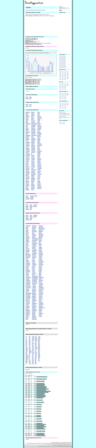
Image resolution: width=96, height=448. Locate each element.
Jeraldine (34, 253)
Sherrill (39, 164)
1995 (67, 74)
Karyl (33, 274)
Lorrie (36, 345)
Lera (33, 354)
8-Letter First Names (62, 63)
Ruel (38, 156)
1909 (37, 38)
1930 (39, 41)
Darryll (27, 174)
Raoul (39, 136)
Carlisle (28, 145)
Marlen (34, 307)
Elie (29, 337)
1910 (60, 79)
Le (32, 341)
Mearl (32, 181)
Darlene (28, 312)
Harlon (33, 145)
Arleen (27, 235)
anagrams (43, 10)
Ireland (34, 251)
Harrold (33, 151)
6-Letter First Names (62, 61)
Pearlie (39, 128)
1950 (65, 71)
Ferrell (33, 122)
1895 (60, 75)
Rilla (40, 274)
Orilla (35, 196)
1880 (60, 71)
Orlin (38, 120)
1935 (62, 76)
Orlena (41, 251)
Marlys (34, 316)
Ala (26, 338)
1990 (65, 86)
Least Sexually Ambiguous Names (64, 114)
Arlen (27, 118)
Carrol (27, 156)
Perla (40, 267)
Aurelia (28, 198)
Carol (27, 152)
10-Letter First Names (62, 66)
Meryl (40, 238)
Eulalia (30, 351)
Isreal (32, 156)
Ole (35, 360)
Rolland (39, 151)
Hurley (33, 152)
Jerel (32, 161)
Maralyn (34, 290)
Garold (33, 126)
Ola (35, 358)
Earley (27, 189)
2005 (67, 76)
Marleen (34, 306)
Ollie (36, 362)
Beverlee (28, 254)
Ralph (39, 135)
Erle (32, 116)
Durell (27, 184)
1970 (65, 76)
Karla (33, 261)
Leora (33, 353)
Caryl (27, 291)
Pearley (39, 126)
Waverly (39, 187)
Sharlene (41, 289)
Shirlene (41, 304)
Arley (27, 98)
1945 (62, 79)
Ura (38, 359)
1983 (37, 39)
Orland (39, 116)
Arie (26, 347)
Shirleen (41, 303)
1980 (65, 79)
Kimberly (33, 169)
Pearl (38, 125)
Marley (34, 312)
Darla (27, 309)
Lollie (36, 336)
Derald (27, 178)
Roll (38, 148)
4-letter (64, 123)
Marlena (34, 309)
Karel (33, 260)
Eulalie (30, 352)
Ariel (27, 97)
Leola (33, 352)
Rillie (40, 276)
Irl (31, 154)
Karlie (33, 269)
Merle (32, 184)
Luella (36, 352)
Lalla (30, 361)
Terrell (39, 171)
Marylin (41, 225)
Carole (27, 279)
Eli (26, 363)
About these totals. (28, 77)
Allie (26, 342)
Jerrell (33, 165)
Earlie (32, 112)
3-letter (64, 122)
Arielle (27, 209)
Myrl (38, 112)
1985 (67, 71)
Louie (36, 348)
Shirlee (41, 302)
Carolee (28, 280)
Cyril (27, 162)
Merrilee (41, 235)
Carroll (27, 158)
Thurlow (39, 174)
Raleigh (39, 133)
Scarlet (41, 283)
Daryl (27, 175)
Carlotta (28, 271)
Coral (27, 304)
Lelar (33, 348)
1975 (65, 78)
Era (29, 345)
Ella (29, 339)
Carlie (27, 143)
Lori (35, 341)
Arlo (30, 98)
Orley (38, 119)
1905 (60, 78)
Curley (27, 161)
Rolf (38, 146)
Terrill (38, 172)
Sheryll (41, 299)
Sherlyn (41, 293)
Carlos (27, 148)
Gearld (33, 128)
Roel (38, 142)
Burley (27, 136)
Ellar (30, 340)
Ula (38, 358)
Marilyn (33, 172)
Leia (33, 345)
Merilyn (41, 231)
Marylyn (41, 230)
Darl (27, 165)
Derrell (27, 181)
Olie (35, 361)
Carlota (28, 270)
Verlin (38, 182)
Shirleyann (42, 307)
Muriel (40, 240)
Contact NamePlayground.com (66, 442)
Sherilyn (41, 291)
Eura (30, 353)
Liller (33, 359)
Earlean (34, 225)
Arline (27, 246)
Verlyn (39, 185)
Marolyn (34, 317)
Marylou (41, 227)
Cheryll (28, 303)
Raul (38, 138)
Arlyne (27, 248)
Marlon (33, 178)
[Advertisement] (61, 3)
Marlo (32, 177)
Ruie (39, 357)
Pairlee (41, 253)
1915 (62, 71)
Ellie (29, 343)
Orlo (38, 122)
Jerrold (33, 166)
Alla (26, 341)
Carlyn (27, 274)
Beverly (28, 132)
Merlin (33, 185)
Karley (34, 266)
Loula (36, 349)
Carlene (28, 264)
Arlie (30, 97)
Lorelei (34, 287)
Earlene (34, 227)
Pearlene (41, 261)
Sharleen (41, 287)
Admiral (28, 112)
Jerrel (32, 164)
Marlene (34, 310)
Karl (32, 168)
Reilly (38, 139)
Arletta (27, 241)
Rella (40, 271)
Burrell (27, 139)
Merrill (33, 188)
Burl (27, 133)
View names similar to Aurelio (31, 10)
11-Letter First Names (62, 67)
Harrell (33, 149)
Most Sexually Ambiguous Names (64, 113)
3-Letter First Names (62, 57)
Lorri (36, 344)
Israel (32, 155)
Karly (33, 270)
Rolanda (41, 277)
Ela (26, 362)
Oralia (32, 197)
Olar (35, 359)
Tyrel (38, 175)
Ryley (39, 162)
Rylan (39, 158)
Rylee (39, 161)
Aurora (27, 357)
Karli (33, 267)
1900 (60, 76)
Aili (26, 336)
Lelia (33, 349)
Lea (32, 342)
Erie (29, 346)
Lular (36, 354)
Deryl (27, 182)
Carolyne (28, 286)
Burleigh (28, 135)
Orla (38, 115)
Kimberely (35, 276)
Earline (34, 230)
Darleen (28, 310)
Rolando (39, 145)
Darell (27, 164)
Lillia (33, 360)
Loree (36, 338)
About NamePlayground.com (56, 442)
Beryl (27, 131)
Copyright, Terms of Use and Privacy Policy (64, 446)
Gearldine (35, 240)
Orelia (32, 198)
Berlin (27, 129)
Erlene (34, 234)
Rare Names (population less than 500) (64, 118)
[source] (53, 15)
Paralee (41, 254)
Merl (32, 182)
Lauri (33, 339)
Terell (38, 169)
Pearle (40, 260)
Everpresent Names (62, 112)
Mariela (34, 293)
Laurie (33, 340)
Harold (33, 148)
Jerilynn (34, 256)
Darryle (28, 172)
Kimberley (35, 279)
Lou (35, 346)
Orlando (39, 118)
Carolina (28, 281)
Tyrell (38, 177)
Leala (33, 343)
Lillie (33, 361)
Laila (30, 359)
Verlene (41, 313)
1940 (62, 78)
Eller (30, 342)
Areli (27, 196)
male (37, 10)
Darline (28, 313)
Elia (29, 336)
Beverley (28, 256)
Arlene (27, 238)
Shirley (39, 165)
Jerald (33, 159)
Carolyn (28, 155)
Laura (33, 337)
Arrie (26, 354)
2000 (67, 75)
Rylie (40, 281)
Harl (32, 136)
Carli (27, 267)
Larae (30, 363)
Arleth (27, 240)
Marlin (33, 175)
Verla (40, 312)
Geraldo (33, 132)
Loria (36, 342)
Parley (39, 123)
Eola (30, 344)
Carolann (28, 277)
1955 (62, 83)
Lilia (33, 356)
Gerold (33, 133)
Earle (27, 188)
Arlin (27, 122)
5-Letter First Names (62, 59)
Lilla (33, 358)
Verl (38, 179)
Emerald (34, 231)
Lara (29, 362)
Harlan (33, 138)
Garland (33, 125)
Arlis (27, 125)
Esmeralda (35, 238)
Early (32, 113)
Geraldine (35, 243)
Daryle (27, 177)
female (40, 10)
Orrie (39, 344)
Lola (33, 362)
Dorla (27, 317)
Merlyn (33, 187)
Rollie (38, 152)
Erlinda (34, 235)
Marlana (34, 303)
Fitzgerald (34, 123)
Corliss (28, 307)
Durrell (27, 185)
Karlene (34, 264)
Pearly (40, 266)
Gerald (33, 131)
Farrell (33, 120)
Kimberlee (35, 277)
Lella (33, 350)
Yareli (40, 316)
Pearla (40, 258)
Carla (27, 260)
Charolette (28, 293)
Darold (27, 166)
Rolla (38, 149)
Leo (32, 351)
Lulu (35, 356)
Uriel (38, 178)
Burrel (27, 138)
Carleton (28, 142)
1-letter (60, 122)
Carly (27, 273)
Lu (35, 350)
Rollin (38, 154)
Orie (39, 339)
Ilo (29, 355)
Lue (35, 351)
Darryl (27, 171)
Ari (26, 345)
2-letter (60, 123)
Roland (39, 143)
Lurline (34, 289)
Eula (30, 350)
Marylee (34, 319)
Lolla (33, 363)
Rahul (39, 132)
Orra (39, 343)
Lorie (36, 343)
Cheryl (27, 159)
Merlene (41, 234)
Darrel (27, 168)
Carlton (28, 149)
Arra (26, 353)
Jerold (33, 162)
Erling (32, 118)
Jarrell (33, 158)
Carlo (27, 146)
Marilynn (34, 300)
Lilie (33, 357)
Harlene (34, 246)
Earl (27, 187)
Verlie (40, 314)
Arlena (27, 237)
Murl (32, 189)
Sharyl (40, 290)
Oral (38, 113)
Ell (29, 338)
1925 (62, 74)
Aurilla (32, 196)
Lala (29, 360)
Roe (39, 351)
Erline (33, 237)
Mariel (33, 291)
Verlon (39, 184)
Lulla (36, 355)
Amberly (28, 225)
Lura (36, 357)
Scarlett (41, 284)
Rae (39, 345)
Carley (27, 266)
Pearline (41, 264)
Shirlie (40, 309)
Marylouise (42, 228)
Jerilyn (34, 254)
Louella (36, 347)
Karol (33, 271)
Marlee (34, 304)
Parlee (40, 256)
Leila (33, 346)
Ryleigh (41, 280)
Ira (29, 357)
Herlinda (34, 250)
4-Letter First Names (62, 58)
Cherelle (28, 294)
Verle (38, 181)
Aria (26, 346)
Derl (27, 179)
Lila (32, 355)
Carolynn (28, 287)
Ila (29, 354)
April (27, 227)
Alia (26, 340)
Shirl (40, 300)
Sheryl (40, 297)
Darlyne (28, 314)
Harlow (33, 146)
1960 (65, 74)
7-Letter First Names (62, 62)
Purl (38, 131)
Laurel (33, 171)
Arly (31, 209)
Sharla (40, 286)
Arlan (27, 115)
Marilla (34, 296)
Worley (39, 188)
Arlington (28, 123)
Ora (35, 363)
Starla (40, 310)
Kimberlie (34, 281)
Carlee (27, 261)
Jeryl (33, 258)
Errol (32, 119)
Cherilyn (28, 296)
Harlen (33, 141)
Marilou (34, 297)
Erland (33, 115)
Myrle (40, 244)
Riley (38, 141)
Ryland (39, 159)
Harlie (32, 143)
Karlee (34, 263)
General (33, 129)
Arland (27, 116)
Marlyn (33, 179)
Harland (33, 139)
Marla (33, 302)
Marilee (34, 294)
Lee (32, 344)
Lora (36, 337)
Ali (26, 339)
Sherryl (41, 296)
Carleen (28, 263)
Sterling (39, 168)
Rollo (38, 155)
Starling (39, 166)
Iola (29, 356)
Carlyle (28, 151)
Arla (31, 205)
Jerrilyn (34, 257)
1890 (60, 74)
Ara (26, 343)
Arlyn (27, 128)
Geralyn (34, 244)
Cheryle (28, 302)
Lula (35, 353)
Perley (39, 129)
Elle (29, 341)
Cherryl (28, 299)
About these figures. (29, 373)
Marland (33, 174)
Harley (33, 142)
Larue (33, 336)
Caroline (28, 154)
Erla (33, 233)
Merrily (40, 237)
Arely (27, 197)
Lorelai (34, 286)
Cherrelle (28, 297)
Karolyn (34, 273)
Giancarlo (34, 135)
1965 (65, 75)
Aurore (27, 358)
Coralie (28, 306)
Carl (27, 141)
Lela (33, 347)
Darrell (27, 169)
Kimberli (34, 280)
